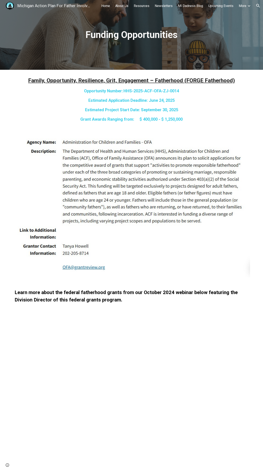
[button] (258, 6)
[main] (131, 35)
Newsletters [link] (164, 6)
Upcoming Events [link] (220, 6)
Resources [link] (141, 6)
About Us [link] (121, 6)
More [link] (242, 6)
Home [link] (105, 6)
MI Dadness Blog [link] (190, 6)
